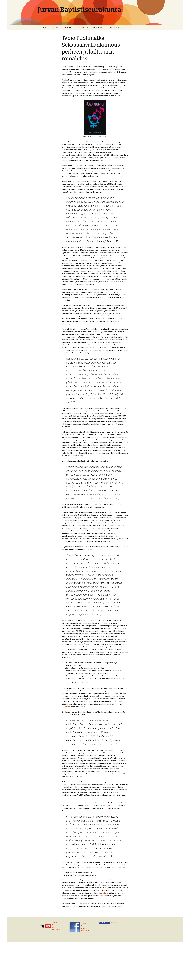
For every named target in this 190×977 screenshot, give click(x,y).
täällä (116, 753)
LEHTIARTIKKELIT (98, 28)
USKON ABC (67, 28)
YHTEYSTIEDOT (115, 28)
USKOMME (54, 28)
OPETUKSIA (42, 28)
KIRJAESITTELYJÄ (82, 28)
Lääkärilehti (66, 706)
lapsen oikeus (103, 893)
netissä (110, 805)
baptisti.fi (114, 923)
